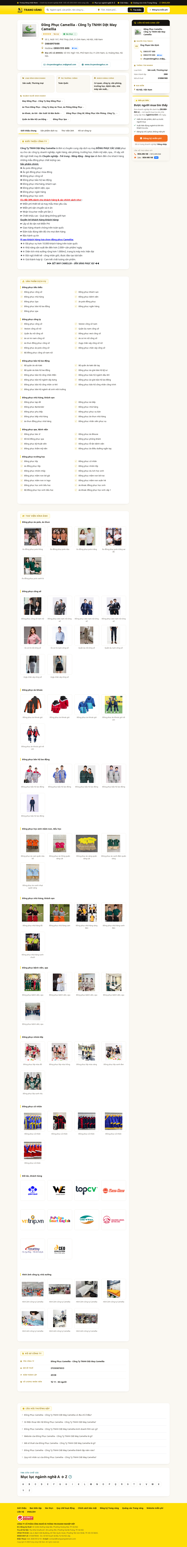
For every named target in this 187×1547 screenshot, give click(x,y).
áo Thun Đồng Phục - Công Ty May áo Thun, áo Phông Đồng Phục (52, 107)
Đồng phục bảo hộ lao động (37, 306)
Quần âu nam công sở (89, 328)
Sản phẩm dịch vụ (49, 130)
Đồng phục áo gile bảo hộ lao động (95, 379)
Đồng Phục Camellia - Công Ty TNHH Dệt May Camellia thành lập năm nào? (59, 1450)
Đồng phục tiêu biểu (32, 287)
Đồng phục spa (31, 311)
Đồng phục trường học (33, 456)
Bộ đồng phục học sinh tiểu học (38, 490)
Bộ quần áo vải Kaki (33, 365)
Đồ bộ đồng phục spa (34, 439)
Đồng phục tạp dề (32, 402)
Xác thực (49, 1508)
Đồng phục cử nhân (88, 461)
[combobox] (73, 9)
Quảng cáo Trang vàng (132, 1508)
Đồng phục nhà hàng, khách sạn (38, 397)
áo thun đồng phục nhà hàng (37, 421)
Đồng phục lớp (31, 461)
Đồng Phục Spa (60, 119)
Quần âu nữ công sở (33, 333)
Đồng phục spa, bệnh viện (35, 429)
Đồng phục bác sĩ (32, 434)
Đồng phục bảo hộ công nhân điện (40, 375)
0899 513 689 (61, 48)
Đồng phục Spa (31, 301)
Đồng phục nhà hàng (34, 296)
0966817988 (52, 43)
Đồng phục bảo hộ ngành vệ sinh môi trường (45, 389)
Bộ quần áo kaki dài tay (89, 365)
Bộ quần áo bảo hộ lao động (37, 370)
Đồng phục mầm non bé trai (92, 475)
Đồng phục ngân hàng (89, 306)
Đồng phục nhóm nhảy (34, 471)
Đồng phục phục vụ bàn (90, 411)
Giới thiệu (124, 3)
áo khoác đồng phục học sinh (92, 485)
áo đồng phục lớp (32, 466)
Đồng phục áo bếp (87, 402)
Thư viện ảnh (67, 130)
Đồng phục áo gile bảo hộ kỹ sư (93, 370)
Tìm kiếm (137, 10)
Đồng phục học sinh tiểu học (37, 485)
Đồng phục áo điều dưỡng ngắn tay (95, 448)
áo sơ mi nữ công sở (88, 338)
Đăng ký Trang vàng (109, 1508)
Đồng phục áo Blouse (88, 434)
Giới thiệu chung (28, 130)
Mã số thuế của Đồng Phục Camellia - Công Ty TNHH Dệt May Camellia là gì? (60, 1443)
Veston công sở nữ (32, 328)
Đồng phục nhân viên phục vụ (92, 421)
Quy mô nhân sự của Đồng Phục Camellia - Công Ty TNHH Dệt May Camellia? (60, 1457)
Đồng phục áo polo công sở (36, 348)
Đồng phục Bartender (34, 407)
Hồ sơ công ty (84, 130)
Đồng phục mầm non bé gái (37, 475)
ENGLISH (166, 3)
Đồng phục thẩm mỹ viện (35, 448)
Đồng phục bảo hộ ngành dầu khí (94, 375)
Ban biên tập (36, 1508)
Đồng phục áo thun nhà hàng (92, 416)
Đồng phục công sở (33, 292)
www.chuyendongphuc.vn (96, 64)
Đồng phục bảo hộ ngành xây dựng (40, 379)
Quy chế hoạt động (66, 1508)
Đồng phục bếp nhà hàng (36, 416)
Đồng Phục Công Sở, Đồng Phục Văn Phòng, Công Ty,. (91, 113)
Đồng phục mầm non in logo (37, 480)
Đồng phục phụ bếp (33, 411)
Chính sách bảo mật (87, 1508)
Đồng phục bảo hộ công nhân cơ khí (41, 384)
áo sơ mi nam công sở (34, 338)
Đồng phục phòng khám (90, 439)
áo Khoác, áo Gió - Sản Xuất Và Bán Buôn (41, 113)
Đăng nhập (162, 144)
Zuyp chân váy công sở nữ (91, 343)
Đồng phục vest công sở (90, 333)
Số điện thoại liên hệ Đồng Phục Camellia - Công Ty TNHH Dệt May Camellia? (60, 1422)
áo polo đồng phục (87, 301)
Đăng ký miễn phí (160, 10)
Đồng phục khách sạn (89, 292)
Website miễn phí (155, 1508)
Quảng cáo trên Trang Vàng (145, 3)
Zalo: (147, 157)
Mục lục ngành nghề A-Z (105, 3)
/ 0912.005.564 (149, 154)
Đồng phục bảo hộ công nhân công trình (97, 384)
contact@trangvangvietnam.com (62, 1539)
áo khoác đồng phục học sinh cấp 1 (95, 490)
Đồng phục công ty (31, 319)
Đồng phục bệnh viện (88, 296)
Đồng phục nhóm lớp (88, 466)
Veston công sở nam (88, 324)
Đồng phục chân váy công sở (92, 348)
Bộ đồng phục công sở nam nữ (38, 352)
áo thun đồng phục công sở (37, 343)
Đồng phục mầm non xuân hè (92, 480)
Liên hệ (20, 1511)
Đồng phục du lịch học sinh (91, 471)
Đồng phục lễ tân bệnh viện (91, 443)
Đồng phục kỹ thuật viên (35, 443)
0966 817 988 (149, 51)
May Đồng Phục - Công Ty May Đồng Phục (41, 101)
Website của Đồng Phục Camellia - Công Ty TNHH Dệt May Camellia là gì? (58, 1436)
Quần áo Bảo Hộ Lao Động (34, 119)
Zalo (75, 48)
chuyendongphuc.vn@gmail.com (61, 64)
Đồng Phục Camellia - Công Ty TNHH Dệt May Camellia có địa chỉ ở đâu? (58, 1414)
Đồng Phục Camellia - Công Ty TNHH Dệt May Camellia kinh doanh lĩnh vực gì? (61, 1429)
